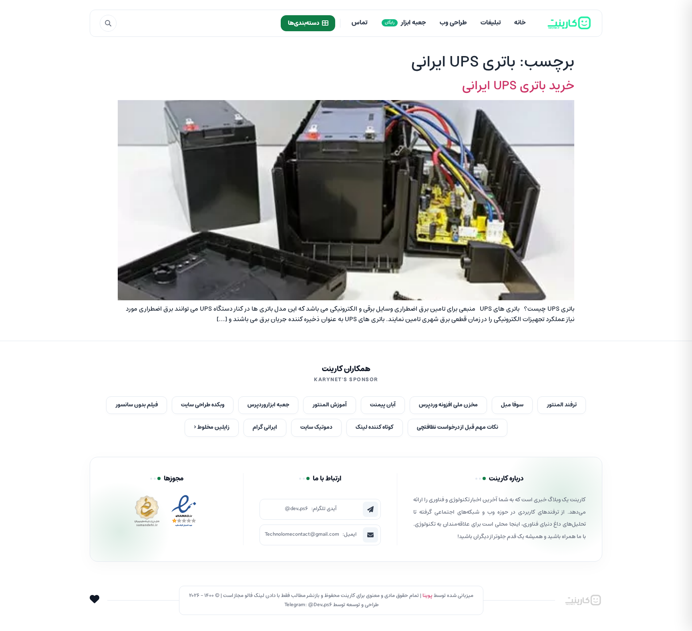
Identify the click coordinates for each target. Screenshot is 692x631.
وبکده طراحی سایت (202, 405)
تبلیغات (491, 22)
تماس (359, 22)
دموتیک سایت (316, 427)
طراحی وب (453, 22)
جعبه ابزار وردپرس (268, 405)
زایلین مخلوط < (211, 427)
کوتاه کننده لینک (375, 427)
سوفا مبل (512, 405)
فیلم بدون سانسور (136, 405)
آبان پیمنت (383, 405)
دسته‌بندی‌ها (303, 23)
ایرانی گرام (265, 427)
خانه (520, 22)
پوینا (427, 595)
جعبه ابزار (405, 22)
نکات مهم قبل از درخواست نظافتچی (457, 427)
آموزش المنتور (329, 405)
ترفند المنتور (562, 405)
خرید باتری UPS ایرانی (518, 86)
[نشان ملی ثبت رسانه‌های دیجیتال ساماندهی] (147, 513)
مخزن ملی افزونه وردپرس (448, 405)
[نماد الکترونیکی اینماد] (183, 513)
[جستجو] (108, 23)
